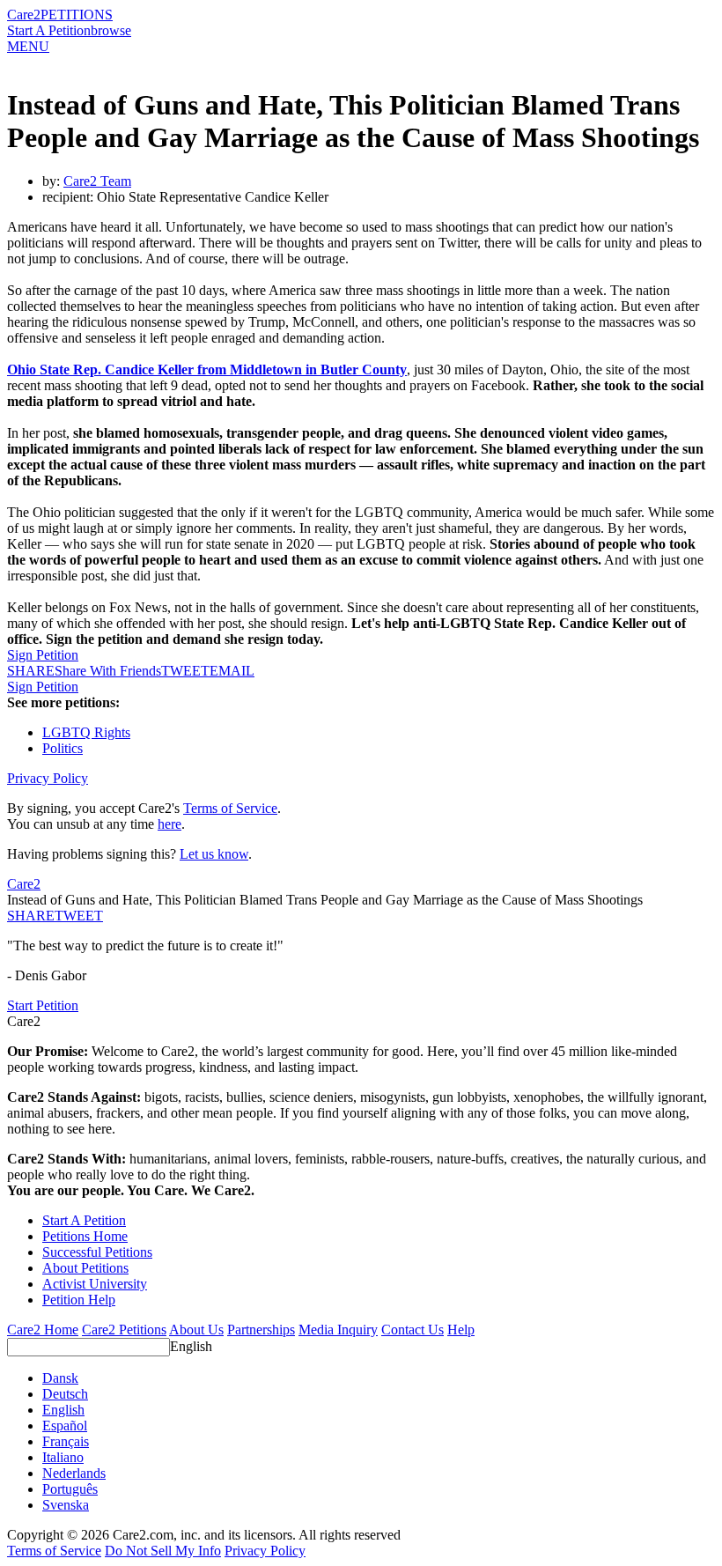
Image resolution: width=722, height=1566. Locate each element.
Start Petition (42, 1005)
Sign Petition (42, 654)
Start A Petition (49, 30)
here (169, 823)
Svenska (65, 1504)
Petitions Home (85, 1236)
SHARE (31, 915)
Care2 (24, 14)
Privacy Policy (47, 778)
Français (65, 1441)
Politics (62, 748)
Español (64, 1425)
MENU (28, 46)
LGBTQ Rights (86, 732)
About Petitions (85, 1267)
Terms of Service (230, 808)
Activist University (94, 1283)
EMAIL (232, 670)
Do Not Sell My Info (163, 1550)
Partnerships (261, 1329)
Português (70, 1488)
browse (111, 30)
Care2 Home (42, 1329)
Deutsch (65, 1393)
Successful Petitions (97, 1252)
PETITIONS (77, 14)
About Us (196, 1329)
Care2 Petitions (124, 1329)
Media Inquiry (338, 1329)
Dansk (60, 1377)
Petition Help (78, 1299)
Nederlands (74, 1473)
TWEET (185, 670)
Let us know (214, 853)
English (191, 1346)
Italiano (63, 1457)
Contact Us (412, 1329)
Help (461, 1329)
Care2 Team (97, 181)
